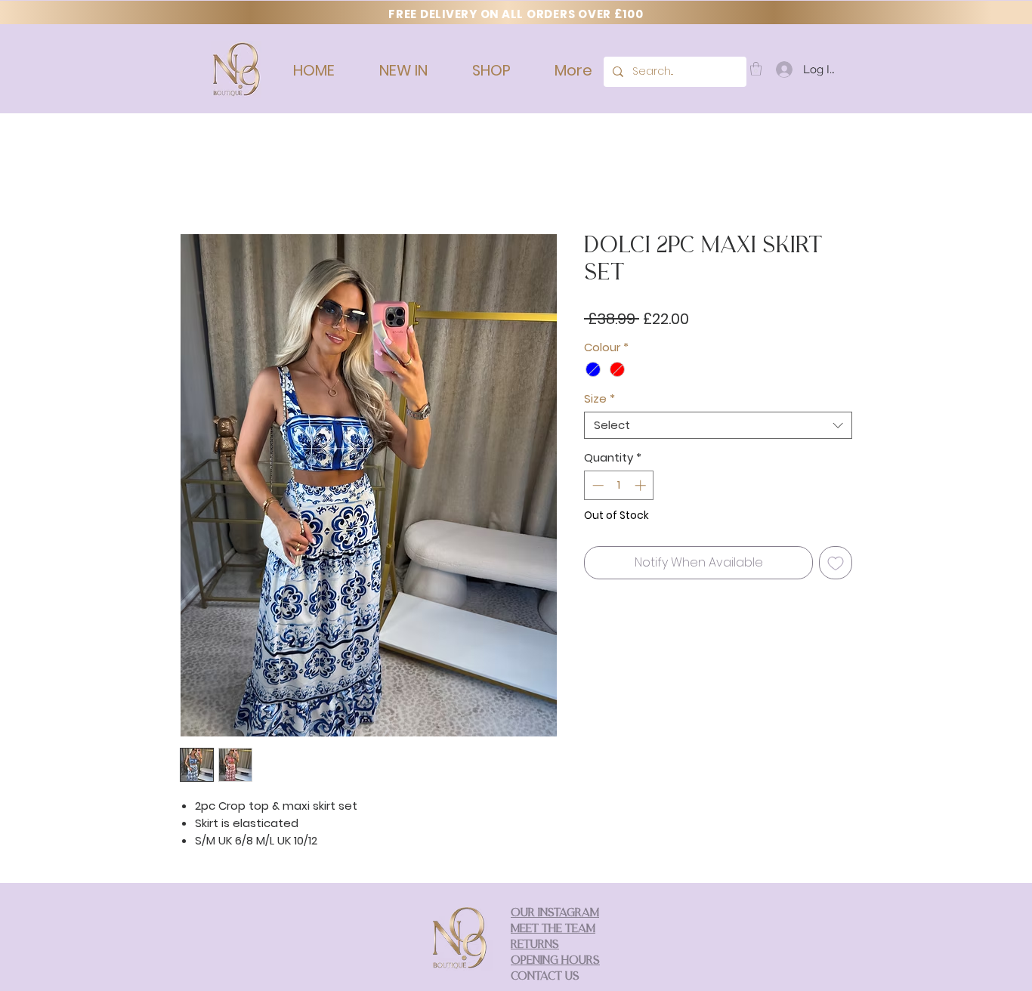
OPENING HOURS (555, 964)
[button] (756, 69)
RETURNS (535, 948)
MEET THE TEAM (553, 932)
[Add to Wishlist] (835, 565)
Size (599, 402)
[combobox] (718, 428)
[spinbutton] (619, 488)
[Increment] (642, 488)
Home (197, 181)
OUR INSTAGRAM (555, 916)
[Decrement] (596, 488)
